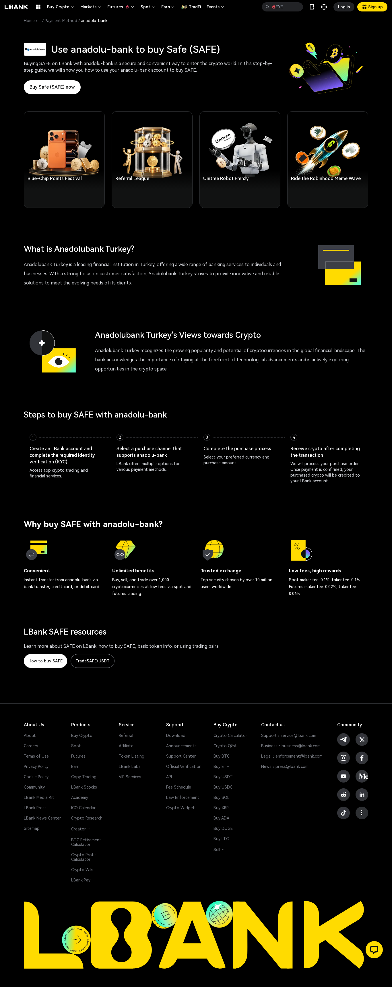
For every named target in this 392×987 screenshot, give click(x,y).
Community (34, 787)
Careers (31, 746)
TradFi (195, 7)
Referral (126, 735)
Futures (121, 7)
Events (216, 7)
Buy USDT (223, 777)
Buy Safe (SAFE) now (52, 87)
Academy (79, 797)
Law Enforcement (182, 797)
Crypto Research (86, 818)
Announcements (181, 746)
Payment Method (61, 20)
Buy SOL (222, 797)
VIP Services (130, 777)
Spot (148, 7)
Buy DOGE (223, 828)
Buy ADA (221, 818)
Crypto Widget (180, 807)
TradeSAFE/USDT (92, 661)
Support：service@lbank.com (288, 735)
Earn (168, 7)
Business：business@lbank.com (291, 746)
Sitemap (32, 828)
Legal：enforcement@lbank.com (292, 756)
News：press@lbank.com (284, 766)
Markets (91, 7)
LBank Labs (130, 766)
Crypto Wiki (82, 869)
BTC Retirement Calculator (86, 842)
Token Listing (131, 756)
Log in (344, 7)
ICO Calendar (83, 807)
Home (29, 20)
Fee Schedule (178, 787)
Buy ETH (222, 766)
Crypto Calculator (230, 735)
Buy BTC (222, 756)
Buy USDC (223, 787)
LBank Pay (80, 880)
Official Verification (183, 766)
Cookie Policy (36, 777)
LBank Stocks (84, 787)
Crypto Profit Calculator (83, 857)
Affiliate (126, 746)
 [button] (296, 7)
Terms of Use (36, 756)
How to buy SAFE (45, 661)
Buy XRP (221, 807)
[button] (374, 949)
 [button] (267, 7)
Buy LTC (221, 838)
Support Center (181, 756)
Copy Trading (83, 777)
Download (175, 735)
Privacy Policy (36, 766)
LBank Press (35, 807)
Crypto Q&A (225, 746)
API (169, 777)
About (30, 735)
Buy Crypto (61, 7)
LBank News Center (42, 818)
